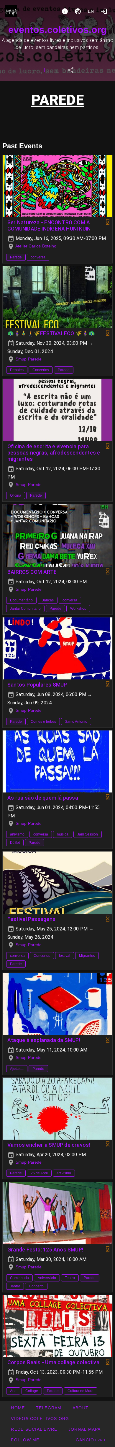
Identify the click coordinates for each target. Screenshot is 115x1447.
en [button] (91, 11)
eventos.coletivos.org (57, 29)
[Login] (103, 11)
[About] (64, 11)
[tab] (44, 70)
